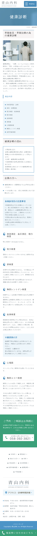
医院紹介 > (23, 454)
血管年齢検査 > (13, 467)
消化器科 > (13, 463)
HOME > (14, 454)
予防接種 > (19, 472)
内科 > (25, 458)
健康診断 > (25, 467)
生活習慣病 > (24, 463)
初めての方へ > (15, 458)
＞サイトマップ (18, 524)
